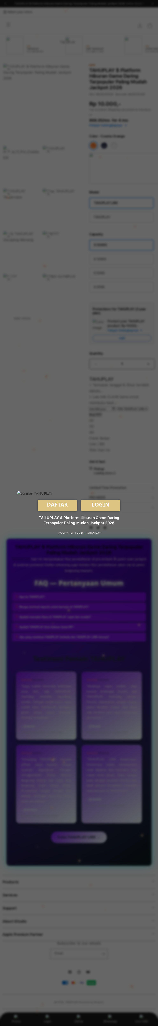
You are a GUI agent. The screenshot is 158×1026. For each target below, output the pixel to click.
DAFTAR (57, 504)
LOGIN (101, 504)
